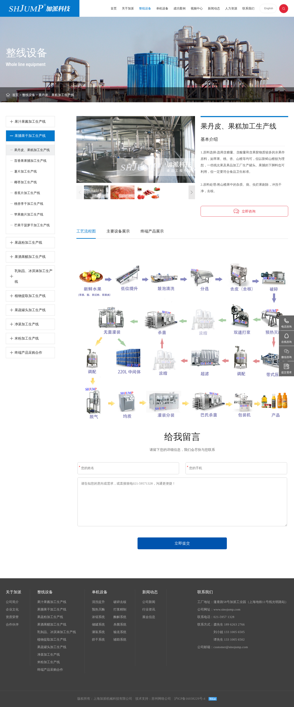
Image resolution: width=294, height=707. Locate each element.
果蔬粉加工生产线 (50, 617)
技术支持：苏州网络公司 (153, 698)
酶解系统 (119, 617)
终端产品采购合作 (50, 669)
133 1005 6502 (234, 639)
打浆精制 (119, 609)
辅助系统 (119, 639)
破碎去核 (119, 602)
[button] (192, 192)
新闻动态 (214, 8)
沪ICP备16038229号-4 (189, 698)
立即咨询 (248, 211)
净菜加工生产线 (48, 654)
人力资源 (231, 8)
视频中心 (197, 8)
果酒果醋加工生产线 (51, 624)
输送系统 (119, 632)
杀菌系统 (119, 624)
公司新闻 (148, 602)
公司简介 (12, 602)
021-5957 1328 (224, 617)
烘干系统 (98, 639)
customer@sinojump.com (231, 647)
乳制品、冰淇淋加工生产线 (56, 632)
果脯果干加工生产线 (51, 609)
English (268, 8)
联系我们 (248, 8)
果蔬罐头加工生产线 (51, 647)
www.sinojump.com (227, 609)
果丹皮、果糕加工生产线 (56, 95)
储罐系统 (98, 624)
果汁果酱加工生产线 (51, 602)
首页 (114, 8)
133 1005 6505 (234, 632)
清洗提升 (98, 602)
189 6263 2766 (234, 624)
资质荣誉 (12, 617)
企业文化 (12, 609)
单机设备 (162, 8)
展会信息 (148, 617)
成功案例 (179, 8)
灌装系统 (98, 632)
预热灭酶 (98, 609)
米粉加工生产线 (48, 662)
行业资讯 (148, 609)
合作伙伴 (12, 624)
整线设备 (145, 8)
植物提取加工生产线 (51, 639)
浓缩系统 (98, 617)
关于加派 (128, 8)
